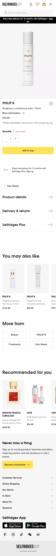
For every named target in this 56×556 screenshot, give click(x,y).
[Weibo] (38, 536)
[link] (12, 302)
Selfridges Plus (13, 225)
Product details (14, 197)
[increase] (15, 138)
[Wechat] (29, 536)
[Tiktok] (21, 536)
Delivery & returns (16, 211)
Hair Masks (13, 186)
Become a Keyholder (15, 464)
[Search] (6, 13)
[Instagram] (13, 536)
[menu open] (51, 4)
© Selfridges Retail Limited (28, 551)
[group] (28, 287)
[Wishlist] (37, 4)
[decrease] (6, 138)
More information (11, 113)
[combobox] (30, 12)
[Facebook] (4, 536)
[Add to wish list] (51, 103)
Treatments (15, 344)
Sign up (29, 171)
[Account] (31, 4)
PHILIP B (8, 103)
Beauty (14, 334)
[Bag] (44, 4)
